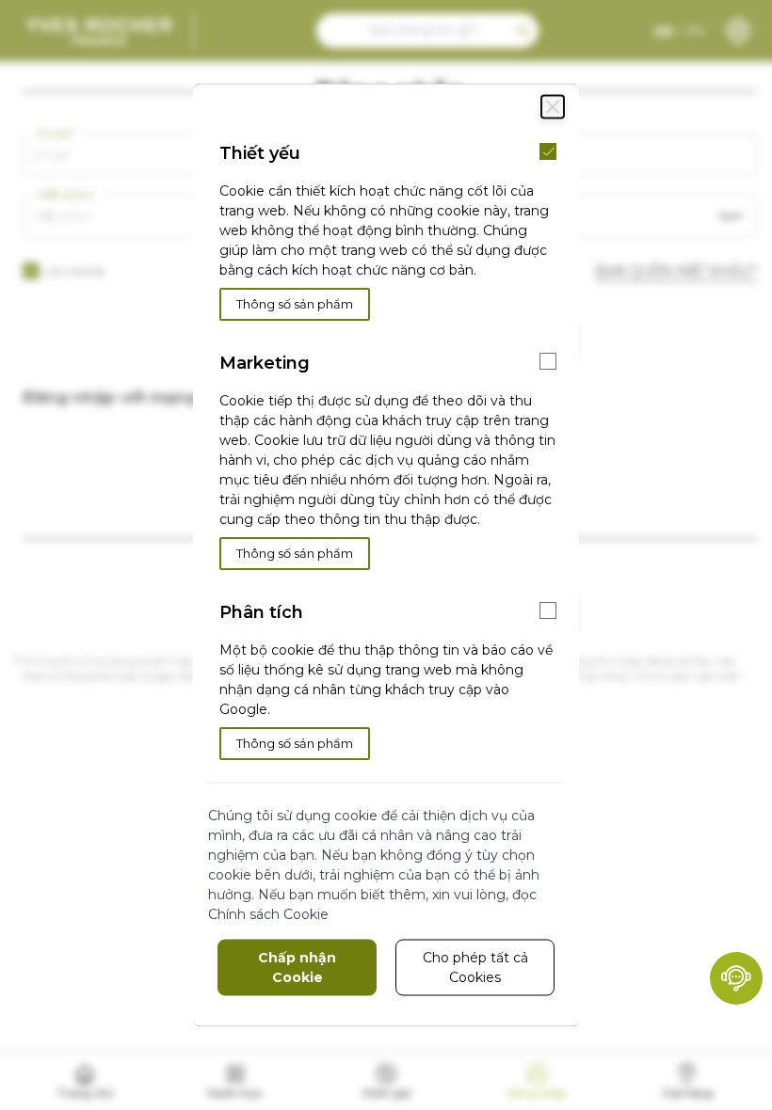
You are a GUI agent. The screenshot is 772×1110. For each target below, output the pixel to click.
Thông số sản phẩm (294, 303)
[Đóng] (552, 107)
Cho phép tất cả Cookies (475, 967)
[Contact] (736, 978)
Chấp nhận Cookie (297, 967)
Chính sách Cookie (268, 914)
